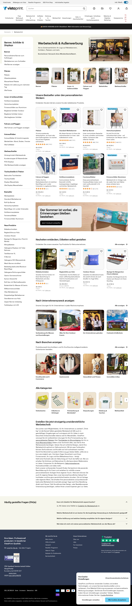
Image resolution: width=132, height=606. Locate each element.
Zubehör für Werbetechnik (87, 506)
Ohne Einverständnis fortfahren (117, 578)
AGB (36, 590)
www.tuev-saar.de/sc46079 (12, 574)
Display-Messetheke (11, 182)
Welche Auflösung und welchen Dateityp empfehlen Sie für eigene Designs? (84, 518)
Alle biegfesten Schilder (13, 117)
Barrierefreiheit (50, 556)
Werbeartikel (119, 411)
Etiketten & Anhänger (56, 412)
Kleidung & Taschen (103, 412)
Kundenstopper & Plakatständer (15, 158)
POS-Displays (9, 162)
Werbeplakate (9, 196)
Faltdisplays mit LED (11, 305)
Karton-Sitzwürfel (10, 279)
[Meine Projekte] (102, 8)
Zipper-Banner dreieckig (13, 302)
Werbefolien (103, 86)
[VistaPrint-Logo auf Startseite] (13, 8)
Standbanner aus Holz (12, 298)
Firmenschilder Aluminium (14, 219)
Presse (75, 547)
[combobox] (55, 8)
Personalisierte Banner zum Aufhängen (14, 57)
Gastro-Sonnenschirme (12, 275)
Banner (38, 86)
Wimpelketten (9, 244)
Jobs (74, 542)
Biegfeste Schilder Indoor (13, 114)
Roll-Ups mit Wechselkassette (15, 282)
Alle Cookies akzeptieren (117, 600)
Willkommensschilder (12, 288)
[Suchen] (84, 8)
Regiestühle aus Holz (12, 232)
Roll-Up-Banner (9, 202)
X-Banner (7, 257)
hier (90, 26)
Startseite (7, 32)
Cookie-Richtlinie (106, 595)
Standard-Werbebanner (12, 199)
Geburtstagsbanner (72, 463)
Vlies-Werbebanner (11, 292)
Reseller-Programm (34, 2)
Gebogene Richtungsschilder (15, 272)
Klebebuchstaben (10, 229)
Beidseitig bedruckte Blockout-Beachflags (15, 268)
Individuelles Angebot (62, 2)
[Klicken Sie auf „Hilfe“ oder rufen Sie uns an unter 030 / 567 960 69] (94, 8)
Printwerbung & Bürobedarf (73, 412)
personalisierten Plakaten (45, 440)
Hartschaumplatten (11, 104)
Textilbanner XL (10, 253)
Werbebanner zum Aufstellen (15, 61)
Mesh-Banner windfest (12, 263)
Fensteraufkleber (10, 215)
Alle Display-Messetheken (13, 185)
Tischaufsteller (9, 179)
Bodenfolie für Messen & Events (15, 285)
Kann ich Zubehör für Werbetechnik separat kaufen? (76, 502)
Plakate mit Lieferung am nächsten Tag (17, 86)
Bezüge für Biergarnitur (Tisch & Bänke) (15, 240)
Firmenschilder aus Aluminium (15, 107)
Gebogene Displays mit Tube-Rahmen (15, 249)
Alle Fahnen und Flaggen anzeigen (16, 128)
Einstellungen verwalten (91, 600)
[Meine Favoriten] (110, 8)
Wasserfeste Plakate (11, 81)
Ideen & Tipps (49, 550)
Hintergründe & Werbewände (15, 155)
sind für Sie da (12, 548)
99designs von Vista (19, 2)
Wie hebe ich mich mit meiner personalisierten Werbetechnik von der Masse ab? (86, 524)
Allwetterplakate (10, 78)
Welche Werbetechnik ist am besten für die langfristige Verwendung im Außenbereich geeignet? (92, 513)
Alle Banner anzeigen (12, 64)
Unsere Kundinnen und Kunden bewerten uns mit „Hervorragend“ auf (113, 551)
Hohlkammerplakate (11, 101)
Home (16, 590)
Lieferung (47, 151)
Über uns (76, 539)
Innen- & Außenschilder (72, 87)
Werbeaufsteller (120, 86)
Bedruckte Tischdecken (12, 175)
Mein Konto (49, 539)
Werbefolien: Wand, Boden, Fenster (17, 141)
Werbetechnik (18, 32)
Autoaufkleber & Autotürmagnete (16, 138)
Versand (48, 545)
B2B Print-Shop (48, 2)
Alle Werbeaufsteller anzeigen (15, 165)
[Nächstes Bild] (126, 75)
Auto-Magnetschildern (44, 442)
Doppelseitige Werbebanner (14, 295)
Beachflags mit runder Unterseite (16, 209)
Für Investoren (77, 545)
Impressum (22, 590)
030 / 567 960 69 (9, 590)
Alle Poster (8, 90)
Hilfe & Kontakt (50, 542)
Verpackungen (88, 411)
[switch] (121, 2)
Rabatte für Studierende (53, 553)
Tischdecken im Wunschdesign (69, 440)
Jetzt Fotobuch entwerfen (51, 223)
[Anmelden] (118, 8)
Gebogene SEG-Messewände (14, 260)
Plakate (6, 75)
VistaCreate (7, 2)
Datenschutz (30, 590)
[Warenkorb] (126, 8)
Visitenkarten (41, 411)
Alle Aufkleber (9, 145)
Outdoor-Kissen (10, 236)
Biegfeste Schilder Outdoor (14, 111)
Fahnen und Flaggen (87, 87)
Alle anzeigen (120, 244)
